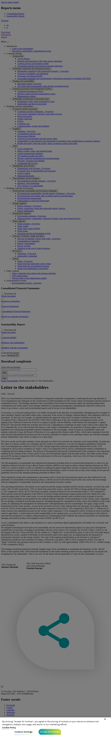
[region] (55, 727)
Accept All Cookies (50, 732)
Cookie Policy (9, 727)
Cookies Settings (23, 732)
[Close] (105, 719)
